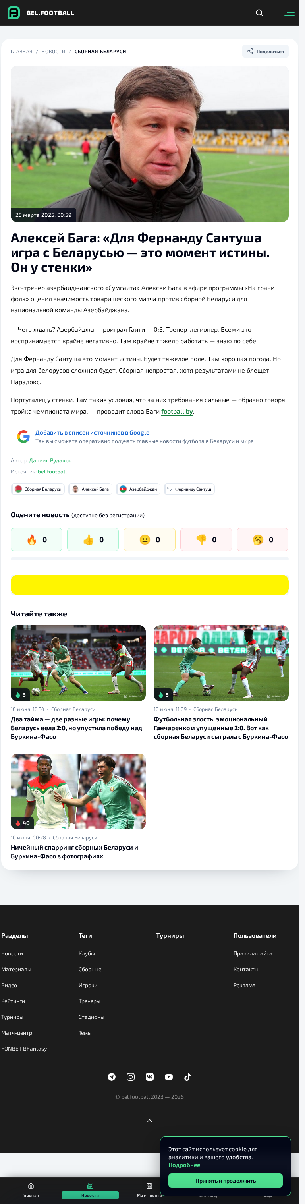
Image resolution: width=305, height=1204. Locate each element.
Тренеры (89, 1000)
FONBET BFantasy (24, 1048)
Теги (85, 935)
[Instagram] (131, 1077)
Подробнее (184, 1164)
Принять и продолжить (225, 1180)
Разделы (14, 935)
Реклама (245, 985)
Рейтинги (13, 1000)
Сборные (90, 969)
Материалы (16, 969)
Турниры (12, 1016)
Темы (85, 1032)
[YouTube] (169, 1077)
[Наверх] (150, 1120)
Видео (9, 985)
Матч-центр (16, 1032)
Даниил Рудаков (50, 460)
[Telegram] (112, 1077)
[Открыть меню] (289, 12)
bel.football (52, 471)
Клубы (87, 953)
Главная (22, 51)
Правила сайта (253, 953)
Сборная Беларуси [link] (73, 709)
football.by (177, 411)
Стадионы (91, 1016)
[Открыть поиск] (259, 12)
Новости (54, 51)
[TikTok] (188, 1077)
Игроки (88, 985)
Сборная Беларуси (100, 51)
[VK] (150, 1077)
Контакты (246, 969)
